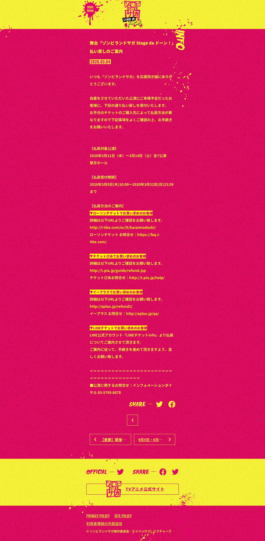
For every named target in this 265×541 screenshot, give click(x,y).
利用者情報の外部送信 (104, 523)
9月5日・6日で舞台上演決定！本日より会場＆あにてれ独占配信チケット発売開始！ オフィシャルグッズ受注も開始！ (156, 439)
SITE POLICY (123, 516)
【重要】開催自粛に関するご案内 (115, 439)
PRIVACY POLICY (98, 516)
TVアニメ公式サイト (145, 489)
